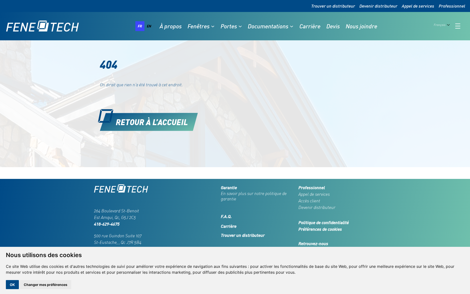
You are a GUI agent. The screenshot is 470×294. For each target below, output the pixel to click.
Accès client (309, 200)
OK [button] (12, 285)
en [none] (149, 26)
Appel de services (418, 6)
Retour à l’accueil (152, 122)
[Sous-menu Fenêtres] (212, 26)
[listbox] (144, 26)
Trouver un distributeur (333, 6)
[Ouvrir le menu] (458, 26)
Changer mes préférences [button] (45, 285)
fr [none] (140, 26)
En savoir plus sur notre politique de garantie (254, 196)
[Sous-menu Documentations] (291, 26)
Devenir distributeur (378, 6)
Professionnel (452, 6)
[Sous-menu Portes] (240, 26)
